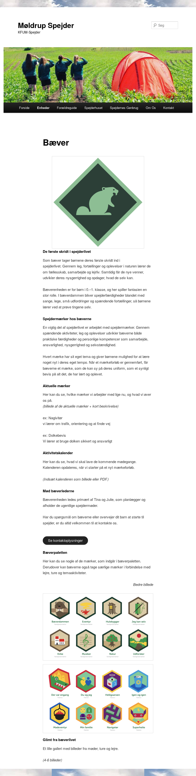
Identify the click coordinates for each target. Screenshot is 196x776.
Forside (24, 107)
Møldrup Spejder (46, 25)
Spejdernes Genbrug (124, 107)
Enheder (43, 107)
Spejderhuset (93, 107)
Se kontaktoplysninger (65, 540)
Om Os (151, 107)
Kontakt (168, 107)
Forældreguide (67, 107)
